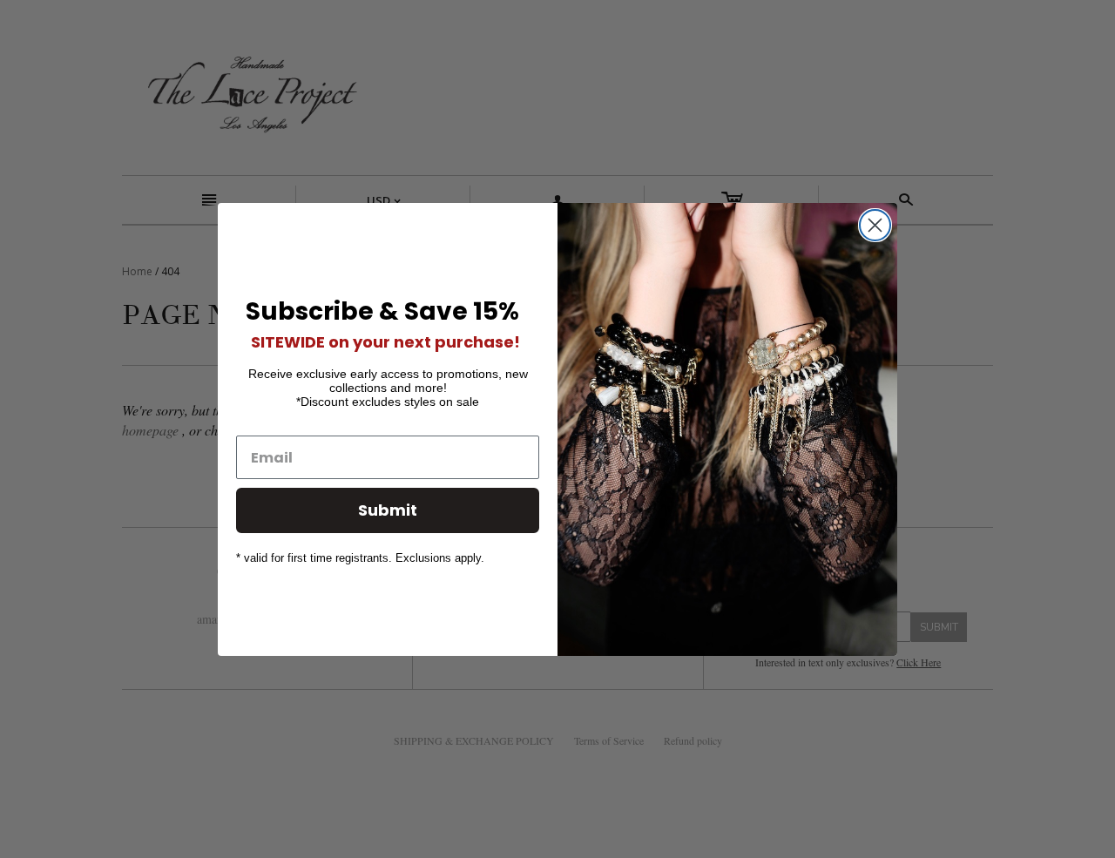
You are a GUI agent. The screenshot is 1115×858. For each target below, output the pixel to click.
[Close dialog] (875, 225)
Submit (387, 510)
